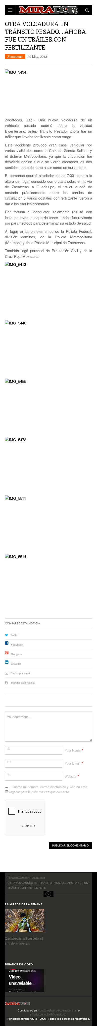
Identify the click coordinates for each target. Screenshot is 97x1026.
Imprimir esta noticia (22, 682)
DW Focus (48, 10)
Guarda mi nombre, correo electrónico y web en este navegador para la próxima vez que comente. (46, 789)
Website (70, 776)
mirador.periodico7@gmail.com (48, 1014)
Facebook (17, 644)
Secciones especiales (48, 894)
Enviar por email (20, 673)
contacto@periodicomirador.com (57, 1010)
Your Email (72, 763)
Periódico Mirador (17, 1005)
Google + (16, 654)
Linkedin (16, 663)
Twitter (14, 635)
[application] (24, 980)
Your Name (73, 750)
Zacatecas (15, 56)
